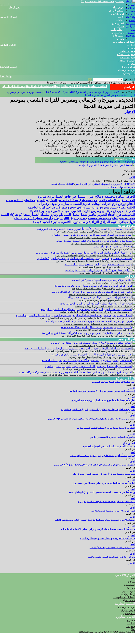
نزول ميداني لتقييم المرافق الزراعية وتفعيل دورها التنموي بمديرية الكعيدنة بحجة (84, 222)
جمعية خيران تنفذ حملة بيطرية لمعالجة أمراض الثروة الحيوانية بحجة (105, 306)
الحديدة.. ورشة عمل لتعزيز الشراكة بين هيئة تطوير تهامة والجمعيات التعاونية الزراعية (97, 312)
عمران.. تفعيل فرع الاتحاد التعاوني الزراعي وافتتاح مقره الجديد (107, 273)
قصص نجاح (118, 23)
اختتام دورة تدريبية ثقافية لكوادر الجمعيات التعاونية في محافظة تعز (105, 428)
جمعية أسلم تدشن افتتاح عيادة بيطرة (118, 249)
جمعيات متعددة (126, 60)
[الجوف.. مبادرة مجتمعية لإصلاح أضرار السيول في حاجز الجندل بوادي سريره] (93, 342)
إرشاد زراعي (117, 29)
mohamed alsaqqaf (117, 187)
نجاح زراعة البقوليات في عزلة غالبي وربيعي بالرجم (112, 437)
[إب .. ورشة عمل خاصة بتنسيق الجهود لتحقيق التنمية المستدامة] (100, 264)
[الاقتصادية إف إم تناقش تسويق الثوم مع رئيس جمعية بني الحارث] (99, 297)
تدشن (78, 184)
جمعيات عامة (127, 51)
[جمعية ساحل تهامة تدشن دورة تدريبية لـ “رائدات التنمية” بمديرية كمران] (95, 240)
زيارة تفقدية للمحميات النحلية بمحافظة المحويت (113, 382)
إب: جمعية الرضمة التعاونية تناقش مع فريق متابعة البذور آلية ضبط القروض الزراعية (98, 336)
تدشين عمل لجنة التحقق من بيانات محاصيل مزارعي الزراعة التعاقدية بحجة (102, 294)
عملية (54, 184)
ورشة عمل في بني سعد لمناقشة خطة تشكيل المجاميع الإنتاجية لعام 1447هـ (101, 492)
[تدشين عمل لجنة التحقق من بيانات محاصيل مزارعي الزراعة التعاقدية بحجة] (93, 291)
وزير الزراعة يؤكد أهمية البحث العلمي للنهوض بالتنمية (111, 557)
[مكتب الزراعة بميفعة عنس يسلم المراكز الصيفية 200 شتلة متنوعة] (98, 327)
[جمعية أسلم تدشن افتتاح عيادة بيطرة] (114, 246)
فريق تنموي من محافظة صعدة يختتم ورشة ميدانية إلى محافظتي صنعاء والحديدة (99, 324)
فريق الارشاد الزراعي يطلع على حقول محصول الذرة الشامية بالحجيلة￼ (103, 288)
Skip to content (89, 1)
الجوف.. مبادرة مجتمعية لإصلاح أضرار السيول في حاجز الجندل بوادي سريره (86, 196)
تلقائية (70, 184)
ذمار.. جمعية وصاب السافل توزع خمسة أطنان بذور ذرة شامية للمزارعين (103, 400)
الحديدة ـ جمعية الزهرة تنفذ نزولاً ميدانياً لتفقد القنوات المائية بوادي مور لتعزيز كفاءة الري (95, 261)
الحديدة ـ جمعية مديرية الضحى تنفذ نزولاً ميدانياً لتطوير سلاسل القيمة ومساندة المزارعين (95, 232)
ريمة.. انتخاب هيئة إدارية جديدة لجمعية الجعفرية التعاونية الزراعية (106, 501)
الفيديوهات (118, 35)
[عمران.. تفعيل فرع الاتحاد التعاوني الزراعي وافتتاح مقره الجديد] (100, 270)
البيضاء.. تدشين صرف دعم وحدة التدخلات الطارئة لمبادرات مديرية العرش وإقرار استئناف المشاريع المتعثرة (87, 318)
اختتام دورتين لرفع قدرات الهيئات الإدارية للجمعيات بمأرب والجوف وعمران (87, 204)
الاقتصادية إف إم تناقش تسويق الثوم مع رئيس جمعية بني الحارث (106, 300)
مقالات (120, 26)
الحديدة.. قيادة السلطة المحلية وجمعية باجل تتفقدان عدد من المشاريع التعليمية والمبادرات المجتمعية (70, 200)
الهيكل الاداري (116, 10)
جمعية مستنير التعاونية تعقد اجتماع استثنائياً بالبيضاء (112, 547)
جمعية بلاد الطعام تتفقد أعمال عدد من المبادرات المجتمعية (109, 446)
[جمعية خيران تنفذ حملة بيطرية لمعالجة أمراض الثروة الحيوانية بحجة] (97, 303)
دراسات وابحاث (126, 70)
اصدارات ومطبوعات (124, 41)
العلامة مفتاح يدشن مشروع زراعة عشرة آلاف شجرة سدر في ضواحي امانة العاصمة (81, 207)
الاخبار (120, 16)
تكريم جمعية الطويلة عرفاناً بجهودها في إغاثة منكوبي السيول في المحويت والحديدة (98, 409)
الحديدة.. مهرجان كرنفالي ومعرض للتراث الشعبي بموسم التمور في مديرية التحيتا (57, 86)
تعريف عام (118, 7)
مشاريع (131, 63)
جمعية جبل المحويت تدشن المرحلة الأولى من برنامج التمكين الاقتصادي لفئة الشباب (98, 529)
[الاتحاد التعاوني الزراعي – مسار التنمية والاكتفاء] (129, 17)
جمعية (62, 184)
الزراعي (86, 184)
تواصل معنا (6, 76)
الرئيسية (4, 4)
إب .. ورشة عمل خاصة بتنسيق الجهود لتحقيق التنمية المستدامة (107, 267)
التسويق (105, 184)
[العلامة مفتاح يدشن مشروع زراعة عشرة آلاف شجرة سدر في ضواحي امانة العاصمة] (88, 360)
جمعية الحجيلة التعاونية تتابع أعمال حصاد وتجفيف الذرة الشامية (107, 538)
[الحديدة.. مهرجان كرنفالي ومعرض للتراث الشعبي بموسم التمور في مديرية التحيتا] (90, 366)
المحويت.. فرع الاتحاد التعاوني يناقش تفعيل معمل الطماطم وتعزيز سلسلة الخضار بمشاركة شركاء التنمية (68, 214)
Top (133, 629)
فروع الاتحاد (117, 13)
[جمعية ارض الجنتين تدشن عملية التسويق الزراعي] (107, 165)
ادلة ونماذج (129, 73)
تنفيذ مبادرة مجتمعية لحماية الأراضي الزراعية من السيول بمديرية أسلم (104, 474)
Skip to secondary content (110, 1)
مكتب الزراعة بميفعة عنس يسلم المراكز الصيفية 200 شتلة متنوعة (105, 330)
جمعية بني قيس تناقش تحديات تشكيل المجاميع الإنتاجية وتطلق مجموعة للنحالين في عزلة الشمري (91, 418)
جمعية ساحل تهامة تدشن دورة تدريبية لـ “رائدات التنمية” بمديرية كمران (103, 243)
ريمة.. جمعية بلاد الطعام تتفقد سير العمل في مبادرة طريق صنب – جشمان (102, 237)
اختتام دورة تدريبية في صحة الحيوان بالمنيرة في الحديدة (110, 282)
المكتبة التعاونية (8, 66)
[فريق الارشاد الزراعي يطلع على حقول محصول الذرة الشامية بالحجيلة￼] (95, 285)
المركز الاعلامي (8, 16)
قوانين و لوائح (128, 66)
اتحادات (131, 45)
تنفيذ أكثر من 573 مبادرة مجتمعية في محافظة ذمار (113, 511)
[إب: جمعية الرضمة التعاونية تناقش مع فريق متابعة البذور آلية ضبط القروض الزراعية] (88, 333)
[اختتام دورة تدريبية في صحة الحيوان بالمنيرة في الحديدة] (103, 280)
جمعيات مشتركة (126, 54)
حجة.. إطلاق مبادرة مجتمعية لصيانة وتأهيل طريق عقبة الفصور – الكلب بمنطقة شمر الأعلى (95, 520)
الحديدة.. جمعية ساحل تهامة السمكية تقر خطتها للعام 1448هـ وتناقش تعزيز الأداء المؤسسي (94, 464)
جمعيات (130, 48)
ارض (113, 184)
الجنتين (96, 184)
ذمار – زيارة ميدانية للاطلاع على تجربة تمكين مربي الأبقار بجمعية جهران (103, 483)
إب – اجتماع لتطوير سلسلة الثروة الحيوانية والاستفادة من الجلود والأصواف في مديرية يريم (95, 255)
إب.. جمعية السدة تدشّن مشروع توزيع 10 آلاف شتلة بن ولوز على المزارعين (101, 391)
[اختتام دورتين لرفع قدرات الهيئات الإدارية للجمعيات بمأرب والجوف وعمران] (93, 354)
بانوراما (120, 38)
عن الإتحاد (14, 7)
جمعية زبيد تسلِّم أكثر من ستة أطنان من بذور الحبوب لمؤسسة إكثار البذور (102, 455)
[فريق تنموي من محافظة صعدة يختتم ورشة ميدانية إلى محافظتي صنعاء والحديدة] (90, 321)
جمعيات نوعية (127, 57)
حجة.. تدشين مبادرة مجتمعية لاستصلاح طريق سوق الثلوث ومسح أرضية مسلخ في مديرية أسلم (74, 218)
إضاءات (120, 20)
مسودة (131, 187)
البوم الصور (118, 32)
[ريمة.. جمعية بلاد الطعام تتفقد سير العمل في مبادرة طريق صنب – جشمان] (93, 234)
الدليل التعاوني (8, 45)
